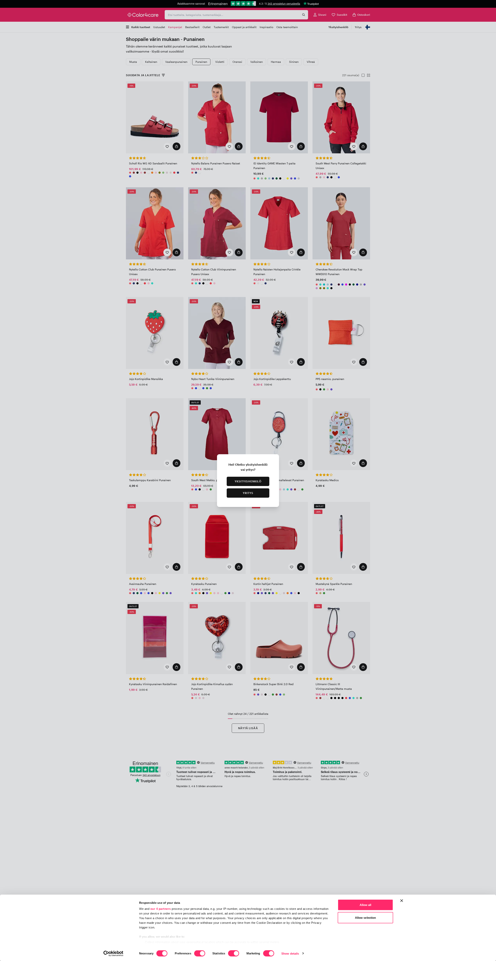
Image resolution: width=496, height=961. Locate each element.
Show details (290, 953)
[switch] (199, 954)
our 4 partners (160, 908)
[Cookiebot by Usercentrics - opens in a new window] (113, 953)
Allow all (365, 905)
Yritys (248, 493)
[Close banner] (401, 900)
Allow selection (365, 917)
